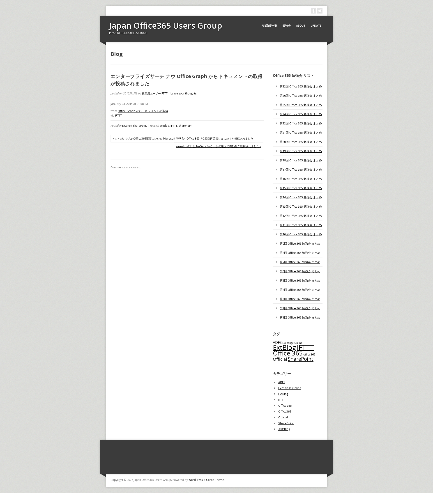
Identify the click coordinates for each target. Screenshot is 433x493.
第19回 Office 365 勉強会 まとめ (301, 151)
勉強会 (287, 26)
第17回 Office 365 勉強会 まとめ (301, 169)
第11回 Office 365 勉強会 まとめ (301, 225)
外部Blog (284, 429)
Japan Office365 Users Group (165, 25)
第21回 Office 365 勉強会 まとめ (301, 133)
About (300, 26)
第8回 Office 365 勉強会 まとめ (300, 253)
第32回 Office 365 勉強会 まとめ (301, 86)
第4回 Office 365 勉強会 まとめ (300, 290)
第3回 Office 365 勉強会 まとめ (300, 299)
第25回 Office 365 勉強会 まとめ (301, 105)
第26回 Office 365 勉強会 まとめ (301, 96)
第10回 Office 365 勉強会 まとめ (301, 234)
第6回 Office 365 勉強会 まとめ (300, 271)
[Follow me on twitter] (319, 11)
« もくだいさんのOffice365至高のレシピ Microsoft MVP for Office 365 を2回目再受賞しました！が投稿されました (183, 138)
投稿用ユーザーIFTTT (155, 93)
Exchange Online (289, 388)
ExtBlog (127, 126)
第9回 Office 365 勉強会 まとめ (300, 243)
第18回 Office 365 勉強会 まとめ (301, 160)
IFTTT (118, 115)
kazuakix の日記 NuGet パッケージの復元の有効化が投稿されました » (218, 146)
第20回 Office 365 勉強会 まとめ (301, 142)
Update (316, 26)
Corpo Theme (215, 480)
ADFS (277, 342)
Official (280, 359)
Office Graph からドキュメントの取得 (143, 111)
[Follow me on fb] (313, 11)
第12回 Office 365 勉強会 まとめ (301, 216)
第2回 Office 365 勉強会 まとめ (300, 308)
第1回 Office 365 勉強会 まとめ (300, 317)
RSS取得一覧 (269, 26)
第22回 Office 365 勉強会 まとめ (301, 123)
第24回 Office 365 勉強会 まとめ (301, 114)
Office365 (284, 411)
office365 (309, 354)
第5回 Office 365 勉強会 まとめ (300, 280)
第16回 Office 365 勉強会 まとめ (301, 179)
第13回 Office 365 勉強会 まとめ (301, 206)
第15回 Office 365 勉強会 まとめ (301, 188)
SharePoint (140, 126)
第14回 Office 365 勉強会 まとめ (301, 197)
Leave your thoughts (183, 93)
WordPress (196, 480)
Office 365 (288, 353)
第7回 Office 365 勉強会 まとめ (300, 262)
